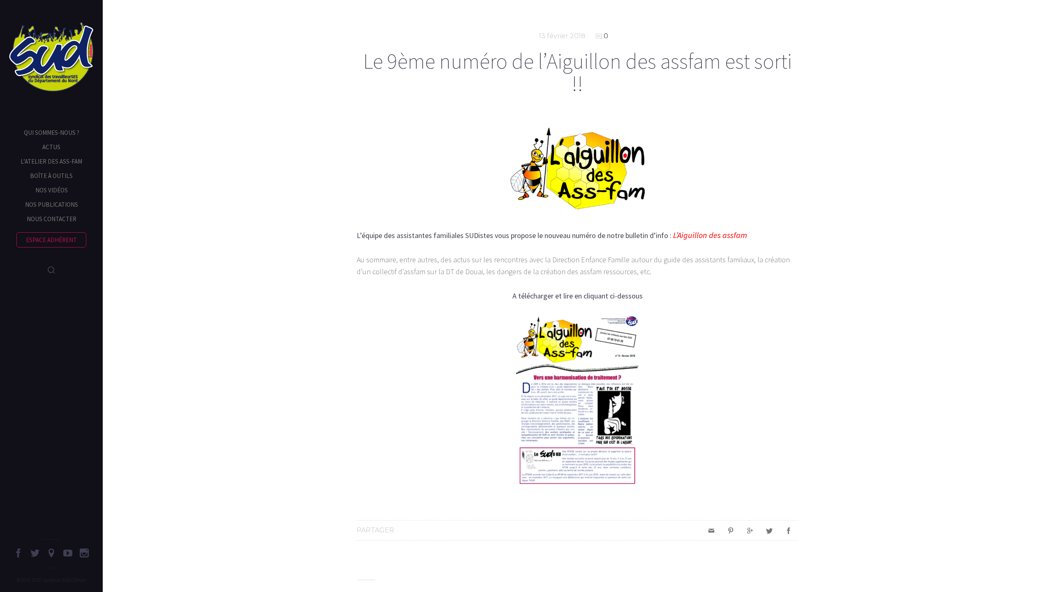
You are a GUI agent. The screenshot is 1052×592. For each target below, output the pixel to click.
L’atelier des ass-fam (51, 161)
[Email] (711, 530)
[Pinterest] (731, 530)
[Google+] (750, 530)
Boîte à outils (51, 176)
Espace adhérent (51, 240)
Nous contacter (51, 219)
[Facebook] (788, 530)
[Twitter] (769, 530)
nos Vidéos (51, 190)
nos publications (51, 204)
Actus (51, 147)
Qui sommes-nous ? (51, 132)
